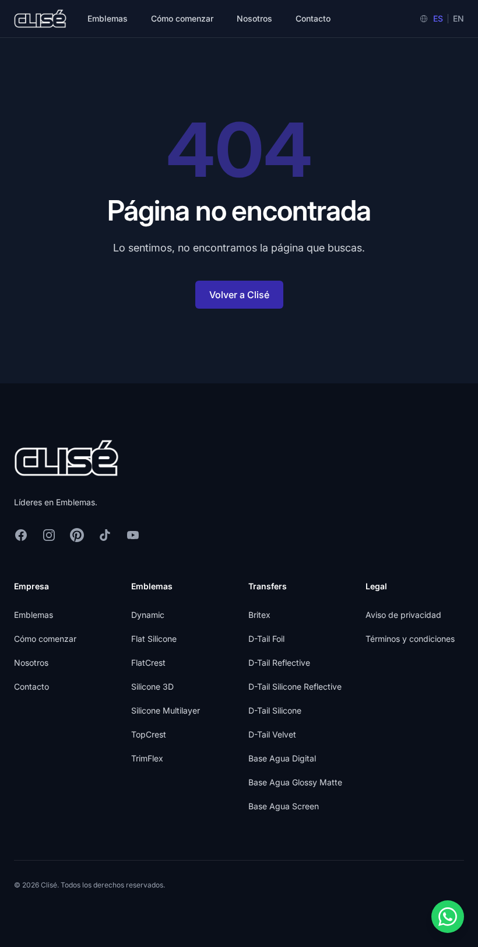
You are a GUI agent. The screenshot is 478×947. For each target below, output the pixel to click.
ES (438, 18)
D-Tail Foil (266, 639)
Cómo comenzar (182, 18)
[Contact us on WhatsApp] (447, 916)
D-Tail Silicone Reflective (295, 686)
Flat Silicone (154, 639)
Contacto (313, 18)
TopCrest (148, 734)
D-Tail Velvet (272, 734)
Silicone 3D (152, 686)
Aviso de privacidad (403, 615)
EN (458, 18)
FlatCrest (148, 663)
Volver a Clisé (239, 294)
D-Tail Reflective (279, 663)
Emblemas (107, 18)
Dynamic (147, 615)
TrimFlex (147, 758)
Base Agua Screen (283, 806)
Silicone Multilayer (165, 710)
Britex (259, 615)
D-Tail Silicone (274, 710)
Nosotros (254, 18)
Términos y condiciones (410, 639)
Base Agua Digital (282, 758)
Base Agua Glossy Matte (295, 782)
